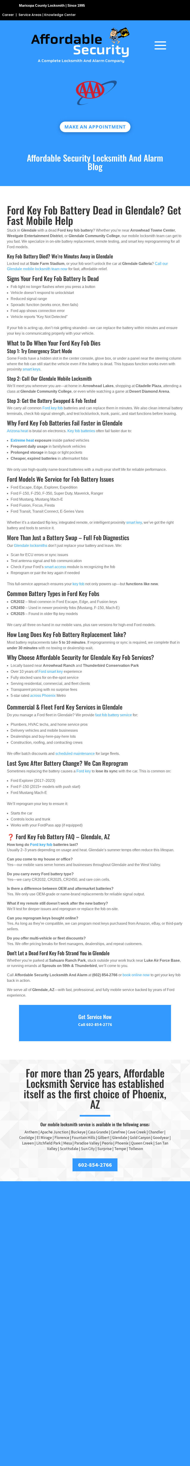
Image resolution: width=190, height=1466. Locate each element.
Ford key (83, 771)
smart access (55, 567)
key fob (78, 584)
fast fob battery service (113, 715)
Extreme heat (22, 440)
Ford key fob (52, 408)
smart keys (31, 369)
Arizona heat (17, 431)
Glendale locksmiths (30, 546)
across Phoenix (43, 696)
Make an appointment (95, 127)
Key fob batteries (81, 431)
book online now (136, 975)
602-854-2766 (95, 1164)
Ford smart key (50, 671)
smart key (134, 522)
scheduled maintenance (75, 754)
